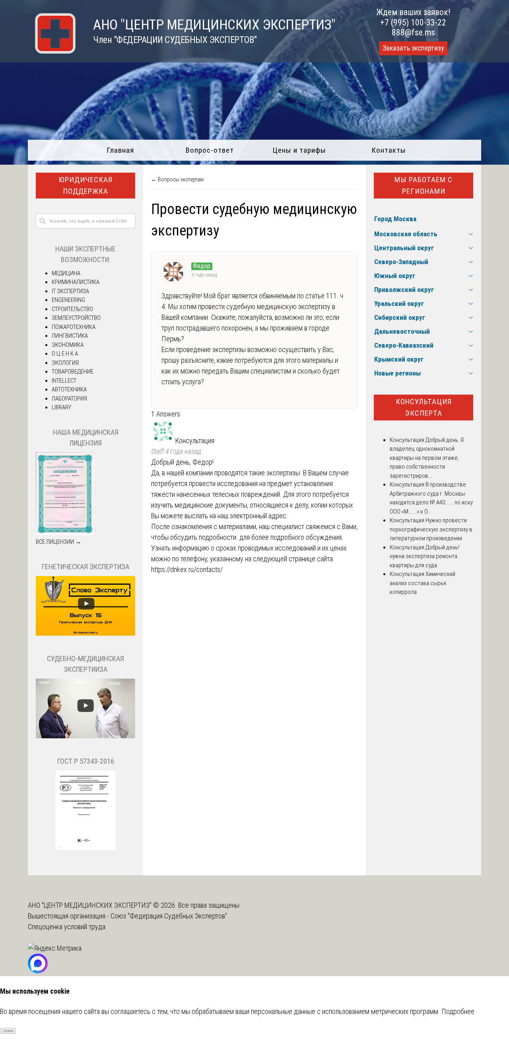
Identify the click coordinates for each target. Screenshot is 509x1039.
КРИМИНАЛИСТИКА (75, 282)
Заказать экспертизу (413, 48)
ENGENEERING (68, 300)
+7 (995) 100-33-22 (413, 22)
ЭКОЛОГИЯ (65, 362)
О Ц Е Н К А (65, 353)
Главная (120, 150)
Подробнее (457, 1011)
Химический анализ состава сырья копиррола (422, 582)
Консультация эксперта (424, 407)
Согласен (8, 1031)
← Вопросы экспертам (177, 179)
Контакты (388, 150)
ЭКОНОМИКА (68, 344)
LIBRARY (61, 407)
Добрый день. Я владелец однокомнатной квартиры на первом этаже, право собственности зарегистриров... (427, 457)
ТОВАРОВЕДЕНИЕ (72, 371)
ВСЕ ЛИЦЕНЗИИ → (58, 541)
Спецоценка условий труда (66, 926)
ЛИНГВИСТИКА (70, 335)
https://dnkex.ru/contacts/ (187, 569)
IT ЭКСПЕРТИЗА (70, 291)
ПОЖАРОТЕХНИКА (73, 327)
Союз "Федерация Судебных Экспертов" (169, 916)
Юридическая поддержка (85, 185)
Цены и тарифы (299, 150)
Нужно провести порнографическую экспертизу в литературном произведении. (431, 529)
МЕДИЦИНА (66, 273)
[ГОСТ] (85, 848)
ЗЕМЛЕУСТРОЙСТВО (76, 317)
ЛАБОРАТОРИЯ (69, 398)
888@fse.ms (413, 32)
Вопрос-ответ (210, 150)
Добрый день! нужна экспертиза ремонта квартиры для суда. (424, 556)
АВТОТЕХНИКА (69, 389)
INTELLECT (64, 380)
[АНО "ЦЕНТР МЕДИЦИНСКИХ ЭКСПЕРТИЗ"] (52, 51)
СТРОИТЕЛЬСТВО (72, 309)
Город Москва (395, 219)
